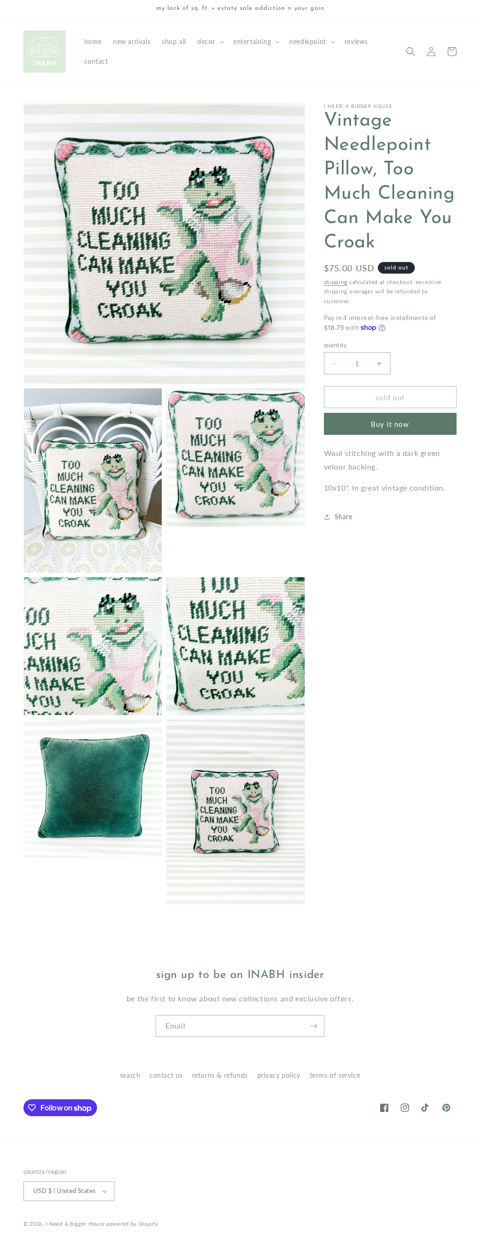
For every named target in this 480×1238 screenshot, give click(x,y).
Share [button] (343, 517)
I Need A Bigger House (75, 1224)
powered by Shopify (132, 1224)
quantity (335, 345)
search (130, 1075)
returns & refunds (220, 1075)
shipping (336, 281)
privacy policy (278, 1075)
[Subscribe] (313, 1026)
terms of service (335, 1075)
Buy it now (390, 424)
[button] (210, 42)
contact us (166, 1075)
